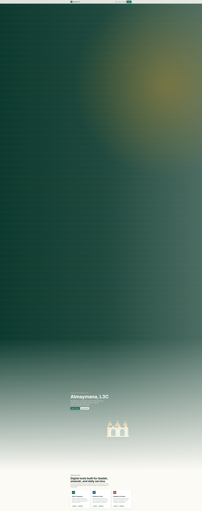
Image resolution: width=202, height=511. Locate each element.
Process (123, 1)
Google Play (80, 506)
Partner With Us (84, 408)
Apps (116, 1)
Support (129, 1)
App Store (74, 506)
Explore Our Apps (75, 408)
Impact (119, 1)
